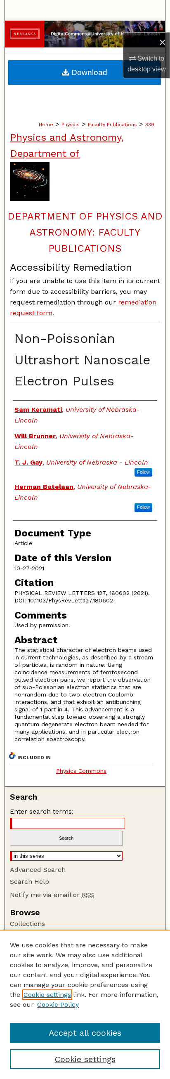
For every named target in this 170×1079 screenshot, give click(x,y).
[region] (85, 1004)
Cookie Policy (58, 1004)
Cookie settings (47, 995)
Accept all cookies (85, 1033)
